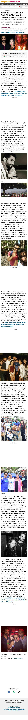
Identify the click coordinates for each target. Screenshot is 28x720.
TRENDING (8, 4)
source (5, 493)
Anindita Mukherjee (6, 27)
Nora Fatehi (14, 658)
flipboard (11, 707)
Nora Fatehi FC (20, 658)
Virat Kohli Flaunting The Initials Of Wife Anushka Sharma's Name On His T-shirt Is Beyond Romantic (14, 600)
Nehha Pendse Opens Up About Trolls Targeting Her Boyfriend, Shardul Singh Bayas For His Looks (13, 324)
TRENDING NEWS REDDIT (19, 32)
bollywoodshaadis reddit (17, 709)
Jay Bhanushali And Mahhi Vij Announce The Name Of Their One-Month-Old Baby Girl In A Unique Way (14, 93)
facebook (17, 707)
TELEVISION (22, 4)
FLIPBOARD (10, 30)
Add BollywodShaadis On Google (10, 7)
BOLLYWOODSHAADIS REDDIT (7, 32)
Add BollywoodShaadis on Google (14, 56)
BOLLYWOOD (15, 4)
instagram (6, 709)
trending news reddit (14, 711)
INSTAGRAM (21, 30)
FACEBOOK (15, 30)
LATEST (3, 4)
